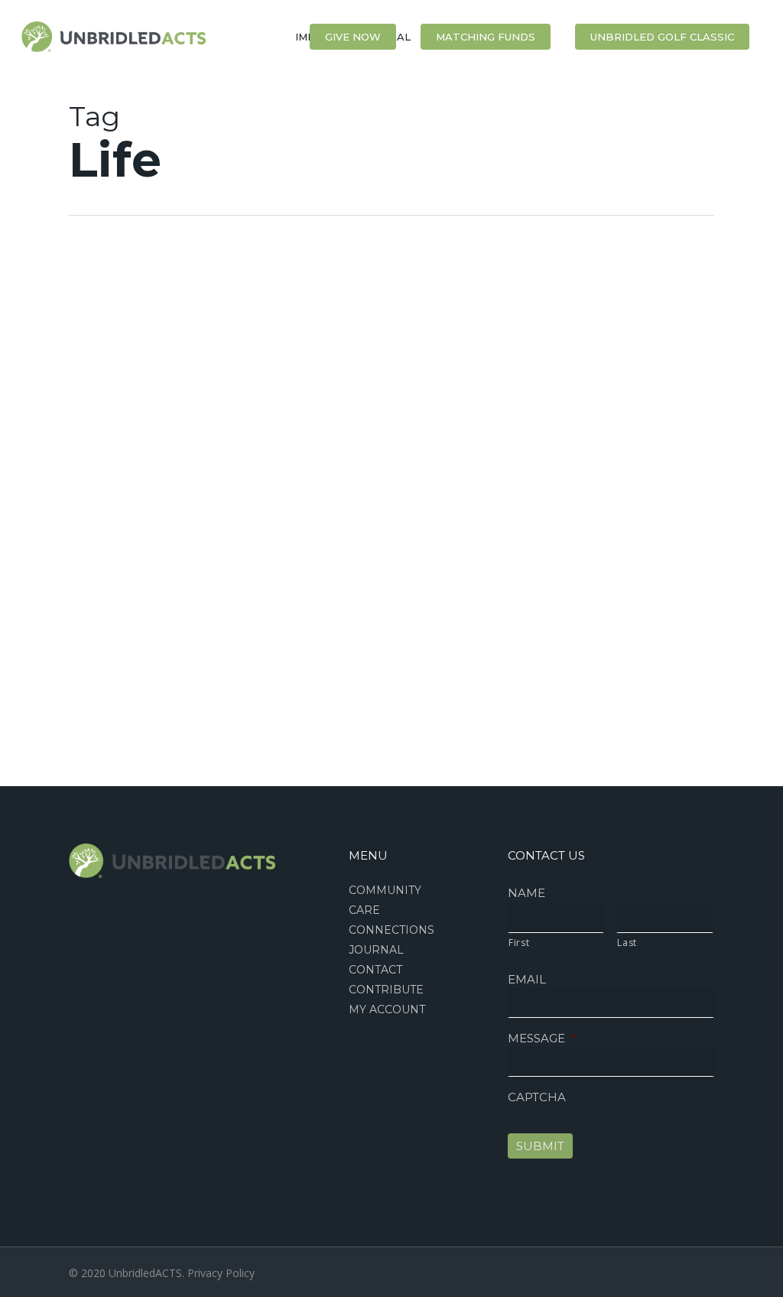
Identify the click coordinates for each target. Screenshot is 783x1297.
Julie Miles (51, 767)
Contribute (386, 989)
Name (526, 893)
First (518, 942)
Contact (375, 970)
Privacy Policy (221, 1273)
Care (364, 910)
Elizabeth (58, 331)
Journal (376, 950)
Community (385, 890)
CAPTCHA (537, 1097)
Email (527, 979)
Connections (391, 930)
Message (542, 1038)
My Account (387, 1009)
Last (627, 942)
